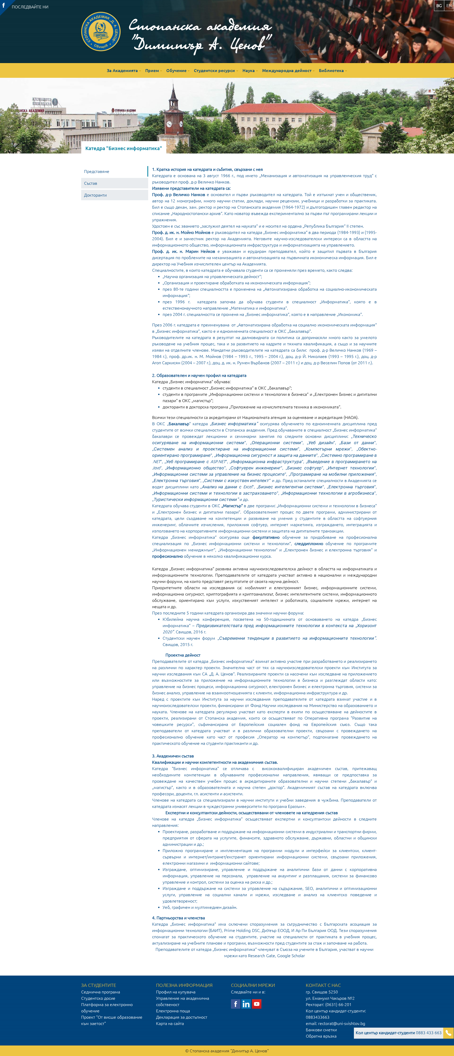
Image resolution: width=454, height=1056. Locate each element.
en (449, 5)
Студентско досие (98, 998)
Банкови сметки (321, 1029)
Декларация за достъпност (181, 1017)
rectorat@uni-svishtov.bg (341, 1023)
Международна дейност (287, 70)
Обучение (176, 70)
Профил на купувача (175, 992)
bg (439, 5)
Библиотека (331, 70)
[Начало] (101, 31)
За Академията (122, 70)
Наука (249, 70)
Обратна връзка (321, 1036)
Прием (152, 70)
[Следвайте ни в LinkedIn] (246, 1003)
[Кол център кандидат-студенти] (448, 1033)
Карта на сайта (170, 1023)
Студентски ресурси (214, 70)
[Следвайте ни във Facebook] (235, 1003)
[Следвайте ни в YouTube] (256, 1003)
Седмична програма (100, 992)
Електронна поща (173, 1010)
